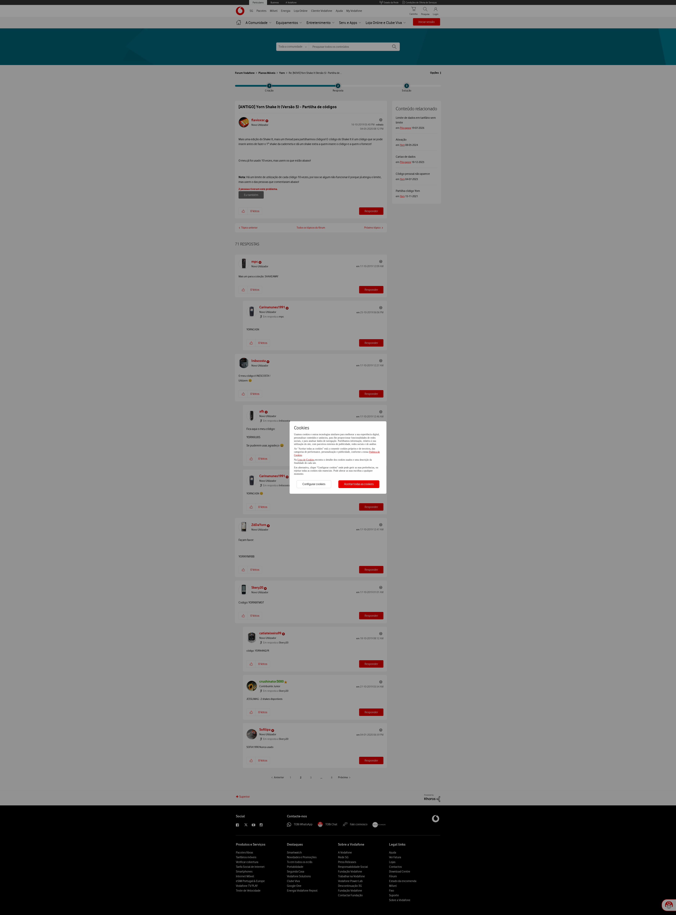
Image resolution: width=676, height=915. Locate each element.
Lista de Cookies (306, 459)
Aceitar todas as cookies (359, 484)
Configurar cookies (313, 484)
